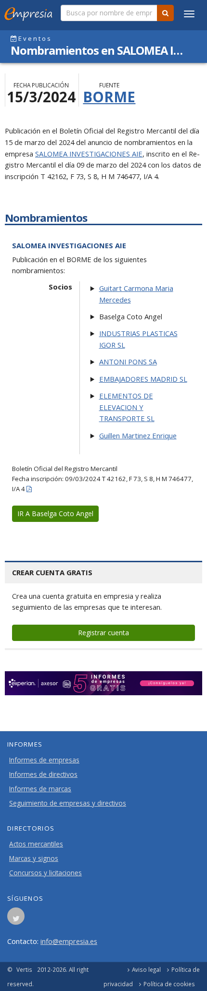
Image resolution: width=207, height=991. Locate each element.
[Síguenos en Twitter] (16, 919)
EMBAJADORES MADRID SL (143, 379)
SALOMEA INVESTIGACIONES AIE (88, 153)
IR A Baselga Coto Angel (55, 513)
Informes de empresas (44, 760)
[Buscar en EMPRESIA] (165, 13)
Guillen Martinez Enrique (138, 435)
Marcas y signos (33, 858)
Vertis (24, 969)
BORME (109, 97)
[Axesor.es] (103, 683)
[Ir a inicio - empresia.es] (30, 12)
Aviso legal (146, 969)
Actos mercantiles (36, 844)
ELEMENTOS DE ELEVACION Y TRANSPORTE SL (127, 407)
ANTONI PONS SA (128, 361)
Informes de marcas (40, 789)
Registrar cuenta (103, 632)
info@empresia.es (68, 941)
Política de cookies (169, 984)
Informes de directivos (43, 774)
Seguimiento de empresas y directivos (67, 803)
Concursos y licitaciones (45, 873)
